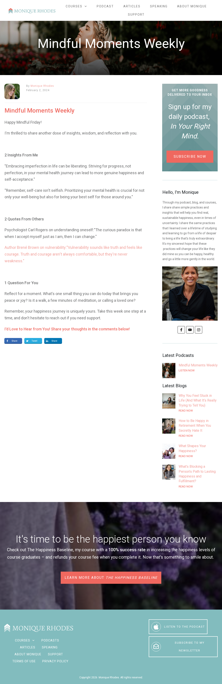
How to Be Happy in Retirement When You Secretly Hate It (190, 428)
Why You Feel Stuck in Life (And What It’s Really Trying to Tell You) (190, 403)
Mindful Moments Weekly (190, 370)
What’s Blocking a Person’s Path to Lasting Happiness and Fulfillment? (190, 476)
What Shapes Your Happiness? (190, 451)
